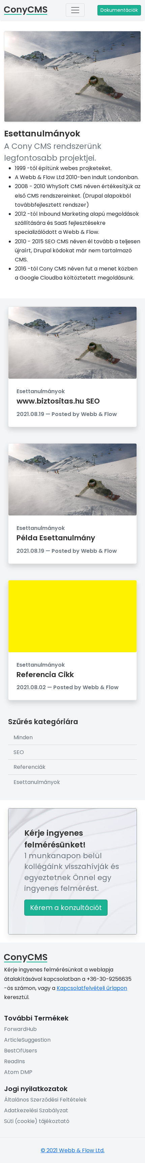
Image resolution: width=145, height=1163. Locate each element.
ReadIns (14, 1061)
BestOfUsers (20, 1050)
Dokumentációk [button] (119, 10)
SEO (18, 752)
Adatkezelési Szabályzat (36, 1110)
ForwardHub (20, 1029)
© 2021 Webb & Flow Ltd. (73, 1150)
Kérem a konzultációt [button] (66, 907)
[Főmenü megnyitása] (75, 10)
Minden (23, 737)
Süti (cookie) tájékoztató (36, 1121)
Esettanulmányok (36, 782)
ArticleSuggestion (27, 1040)
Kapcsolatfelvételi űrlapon (92, 988)
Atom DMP (18, 1072)
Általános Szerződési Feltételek (45, 1100)
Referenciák (29, 767)
